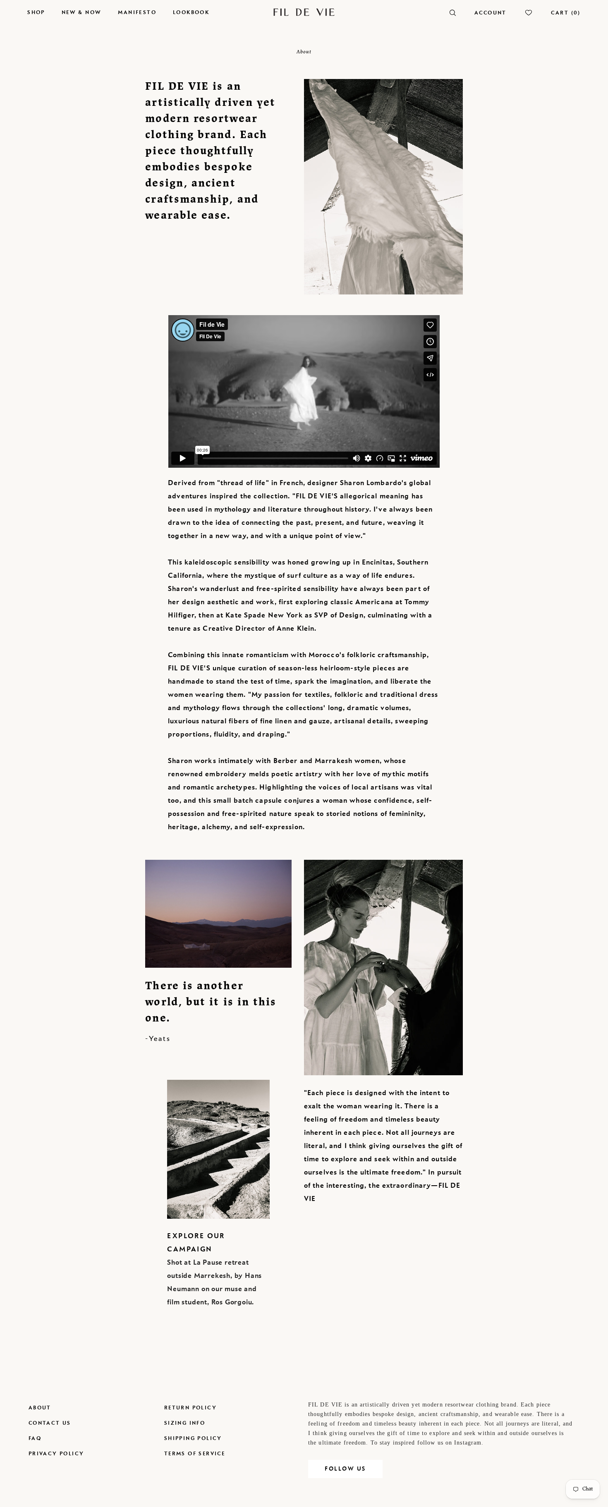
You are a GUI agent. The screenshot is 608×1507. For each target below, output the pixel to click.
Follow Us (345, 1469)
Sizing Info (184, 1423)
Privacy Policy (56, 1453)
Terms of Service (194, 1453)
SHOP (36, 12)
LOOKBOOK (191, 12)
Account (490, 13)
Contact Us (50, 1423)
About (40, 1407)
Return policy (190, 1407)
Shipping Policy (193, 1438)
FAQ (35, 1438)
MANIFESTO (137, 12)
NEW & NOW (82, 12)
